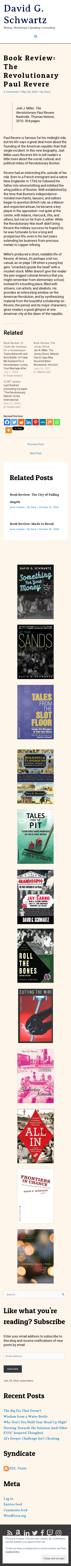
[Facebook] (7, 422)
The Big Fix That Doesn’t (22, 1411)
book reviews (17, 507)
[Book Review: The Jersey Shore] (49, 357)
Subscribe (12, 1368)
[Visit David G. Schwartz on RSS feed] (9, 1534)
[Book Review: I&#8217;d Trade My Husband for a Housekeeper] (19, 359)
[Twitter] (14, 422)
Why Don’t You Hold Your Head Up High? (35, 1422)
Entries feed (13, 1504)
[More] (8, 430)
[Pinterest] (35, 422)
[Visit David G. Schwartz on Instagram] (58, 1534)
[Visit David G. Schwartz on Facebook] (42, 1534)
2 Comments (11, 91)
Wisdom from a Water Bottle (26, 1416)
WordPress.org (15, 1516)
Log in (8, 1499)
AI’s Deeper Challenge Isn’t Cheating (31, 1438)
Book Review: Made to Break (32, 524)
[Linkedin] (28, 422)
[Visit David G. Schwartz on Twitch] (50, 1534)
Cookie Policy (12, 1551)
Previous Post (35, 444)
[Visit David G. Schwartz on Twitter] (35, 1534)
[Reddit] (21, 422)
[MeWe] (43, 422)
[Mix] (50, 422)
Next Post (35, 453)
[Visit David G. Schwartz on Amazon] (18, 1534)
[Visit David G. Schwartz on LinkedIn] (26, 1534)
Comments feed (15, 1510)
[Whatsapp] (57, 422)
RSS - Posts (18, 1468)
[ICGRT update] (19, 394)
